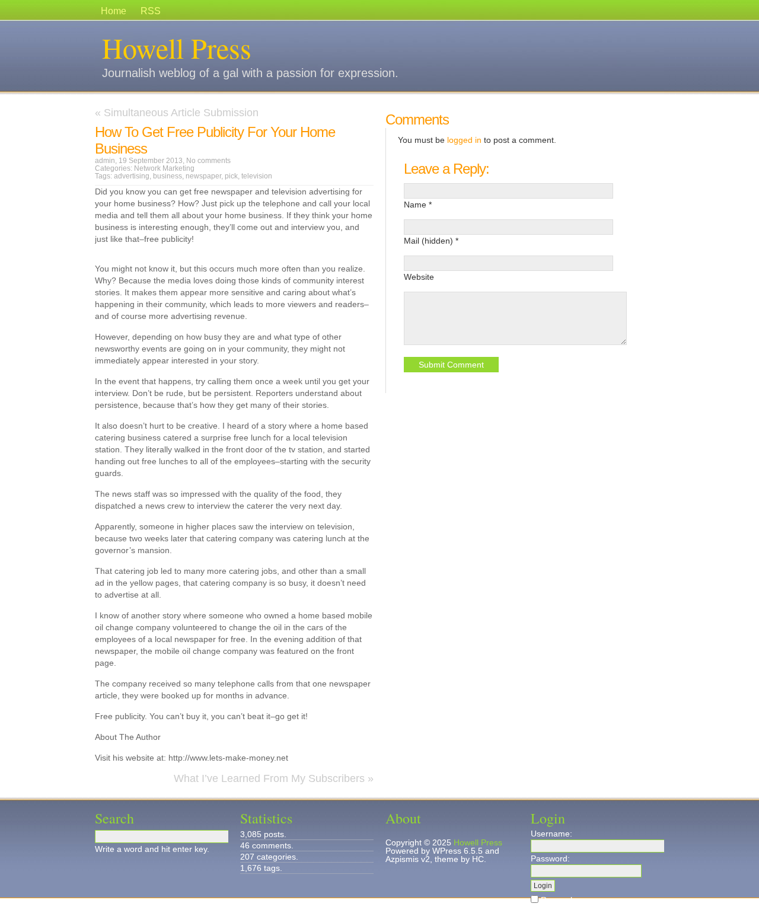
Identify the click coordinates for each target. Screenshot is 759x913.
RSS (151, 11)
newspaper (203, 176)
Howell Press (176, 47)
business (167, 176)
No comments (208, 161)
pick (231, 176)
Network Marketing (164, 168)
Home (113, 11)
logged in (464, 140)
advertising (131, 176)
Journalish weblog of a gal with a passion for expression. (250, 72)
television (256, 176)
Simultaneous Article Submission (181, 113)
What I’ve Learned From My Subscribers (269, 778)
